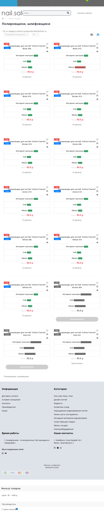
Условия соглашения (11, 399)
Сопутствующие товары (64, 422)
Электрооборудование (63, 429)
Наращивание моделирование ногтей (70, 410)
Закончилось (77, 319)
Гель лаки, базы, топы (63, 396)
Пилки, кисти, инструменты (66, 414)
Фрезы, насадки (15, 18)
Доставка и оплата (10, 396)
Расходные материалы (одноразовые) (70, 418)
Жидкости (58, 403)
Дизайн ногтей (60, 399)
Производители (9, 407)
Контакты (6, 403)
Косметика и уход (61, 407)
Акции (4, 410)
